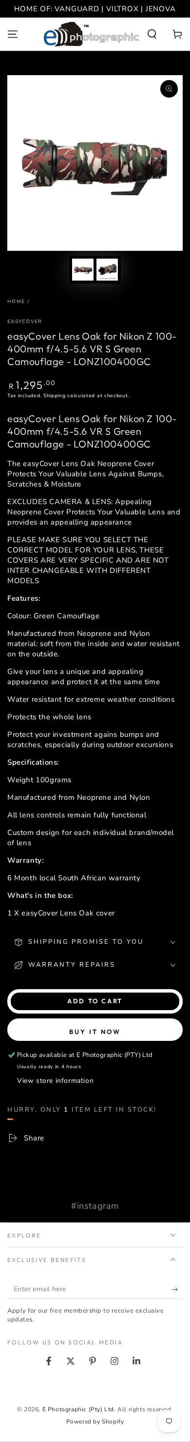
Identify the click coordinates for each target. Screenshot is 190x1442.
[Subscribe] (177, 1289)
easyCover (24, 321)
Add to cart (95, 1001)
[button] (152, 34)
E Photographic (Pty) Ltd (78, 1409)
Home (16, 301)
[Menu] (12, 34)
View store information (55, 1080)
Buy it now (95, 1032)
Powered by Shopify (95, 1421)
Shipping (54, 395)
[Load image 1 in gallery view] (83, 270)
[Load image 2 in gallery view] (107, 270)
